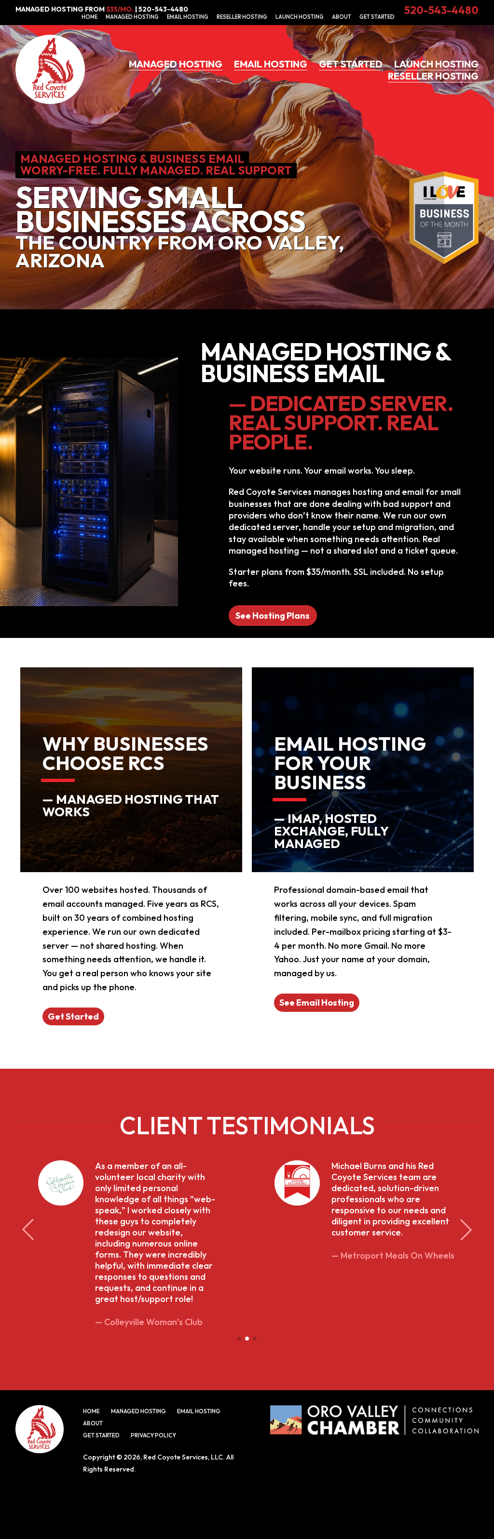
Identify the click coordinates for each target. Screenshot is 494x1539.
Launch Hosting (299, 16)
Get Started (377, 16)
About (341, 16)
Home (89, 16)
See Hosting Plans (272, 615)
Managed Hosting (132, 16)
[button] (239, 1338)
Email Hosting (187, 16)
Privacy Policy (153, 1435)
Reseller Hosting (242, 16)
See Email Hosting (316, 1002)
